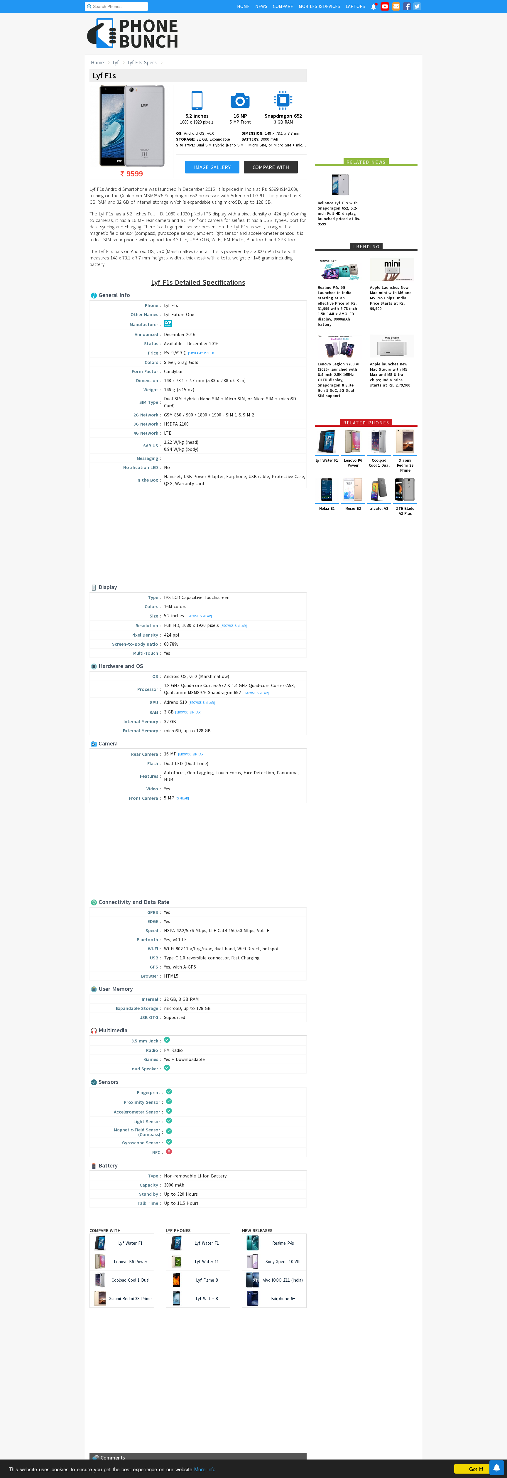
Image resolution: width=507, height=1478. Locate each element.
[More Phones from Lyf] (168, 325)
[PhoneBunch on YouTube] (385, 8)
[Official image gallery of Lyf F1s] (129, 126)
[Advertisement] (315, 34)
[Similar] (182, 798)
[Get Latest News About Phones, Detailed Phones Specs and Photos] (102, 33)
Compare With (271, 167)
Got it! (476, 1468)
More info (204, 1469)
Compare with (105, 1230)
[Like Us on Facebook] (407, 7)
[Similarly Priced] (201, 353)
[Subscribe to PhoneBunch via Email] (396, 7)
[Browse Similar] (198, 616)
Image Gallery (212, 167)
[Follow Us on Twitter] (417, 7)
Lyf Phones (178, 1230)
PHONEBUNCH (149, 33)
